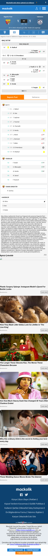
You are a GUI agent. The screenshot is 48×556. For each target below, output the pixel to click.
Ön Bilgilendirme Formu (16, 512)
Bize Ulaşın (23, 499)
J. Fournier (16, 122)
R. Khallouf (13, 47)
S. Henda (13, 84)
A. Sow (15, 113)
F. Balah (12, 79)
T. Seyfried (16, 117)
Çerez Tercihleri (16, 550)
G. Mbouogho (14, 74)
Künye (14, 499)
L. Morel (12, 76)
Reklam (33, 499)
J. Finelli (31, 67)
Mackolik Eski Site (28, 516)
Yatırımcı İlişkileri (35, 512)
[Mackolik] (7, 8)
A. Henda (13, 62)
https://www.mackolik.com (25, 530)
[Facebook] (21, 495)
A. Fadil (35, 70)
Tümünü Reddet (33, 550)
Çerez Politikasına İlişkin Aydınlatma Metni (24, 544)
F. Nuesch (16, 180)
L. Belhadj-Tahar (33, 52)
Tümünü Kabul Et (24, 553)
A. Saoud (15, 175)
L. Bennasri (13, 63)
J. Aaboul (16, 109)
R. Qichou (10, 191)
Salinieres (40, 17)
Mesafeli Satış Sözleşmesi (32, 508)
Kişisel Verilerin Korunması (16, 504)
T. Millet (12, 81)
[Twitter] (26, 495)
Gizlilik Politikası (37, 504)
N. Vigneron (34, 72)
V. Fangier (35, 50)
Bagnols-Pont (8, 17)
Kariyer (15, 516)
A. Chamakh (16, 126)
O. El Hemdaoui (18, 55)
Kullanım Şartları (11, 508)
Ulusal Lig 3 (20, 28)
